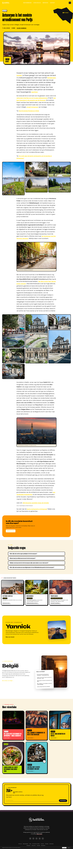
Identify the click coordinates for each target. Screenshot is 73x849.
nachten (34, 92)
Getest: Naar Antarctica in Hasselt (43, 686)
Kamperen (28, 845)
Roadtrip (38, 845)
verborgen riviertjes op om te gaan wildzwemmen (32, 98)
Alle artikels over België (7, 680)
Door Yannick (21, 28)
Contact (52, 2)
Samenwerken (25, 843)
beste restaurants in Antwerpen (37, 509)
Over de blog (37, 2)
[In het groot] (36, 48)
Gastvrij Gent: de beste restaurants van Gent (44, 681)
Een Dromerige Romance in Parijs (29, 111)
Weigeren (69, 847)
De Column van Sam (36, 843)
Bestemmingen (27, 2)
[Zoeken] (70, 3)
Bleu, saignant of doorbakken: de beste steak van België (44, 684)
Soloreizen (51, 843)
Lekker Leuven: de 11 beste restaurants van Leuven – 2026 (44, 678)
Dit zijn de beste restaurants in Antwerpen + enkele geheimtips (43, 675)
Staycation (34, 845)
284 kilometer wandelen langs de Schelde (36, 503)
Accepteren (64, 847)
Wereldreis (43, 845)
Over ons (20, 843)
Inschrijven (63, 800)
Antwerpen (51, 78)
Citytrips (46, 843)
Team (30, 843)
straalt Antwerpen (32, 107)
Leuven (19, 75)
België (4, 10)
